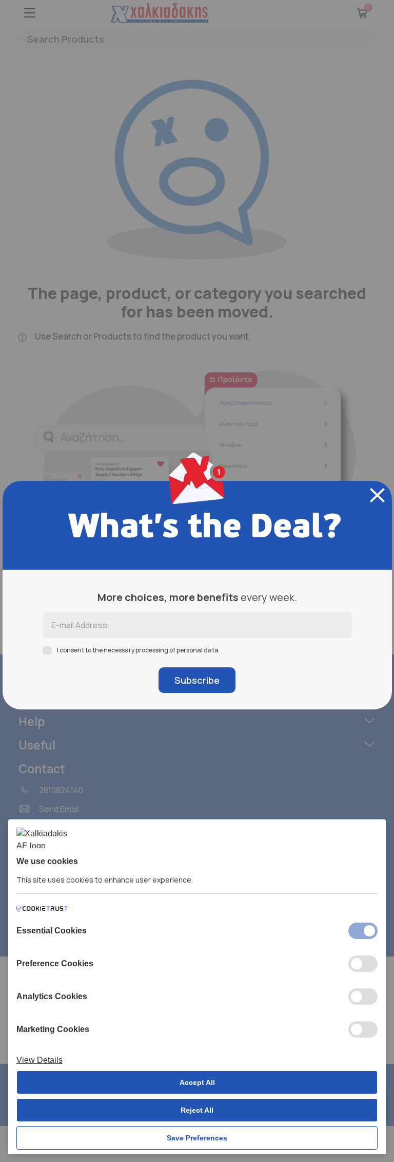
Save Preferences (197, 1138)
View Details (39, 1060)
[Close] (377, 495)
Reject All (197, 1110)
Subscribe (197, 680)
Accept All (197, 1082)
